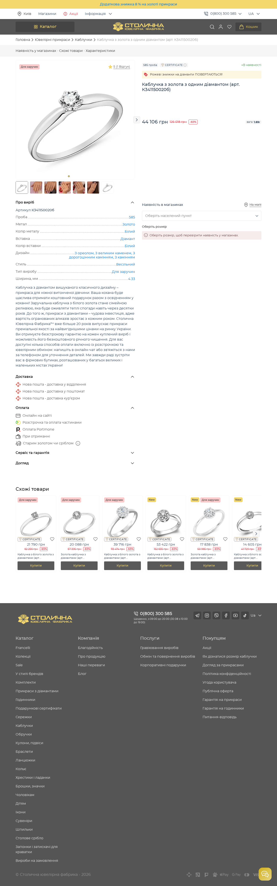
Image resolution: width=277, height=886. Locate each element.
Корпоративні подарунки (163, 665)
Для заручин (123, 272)
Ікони (21, 812)
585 (132, 217)
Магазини (47, 14)
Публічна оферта (218, 691)
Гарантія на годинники (223, 708)
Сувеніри (24, 821)
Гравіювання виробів (159, 648)
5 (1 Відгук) (121, 66)
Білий (130, 231)
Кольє (21, 769)
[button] (220, 26)
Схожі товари (71, 51)
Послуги (149, 638)
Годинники (25, 700)
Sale (19, 665)
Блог (82, 674)
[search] (212, 26)
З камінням (125, 257)
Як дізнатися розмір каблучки (230, 656)
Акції (73, 14)
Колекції (23, 656)
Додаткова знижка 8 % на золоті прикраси (138, 4)
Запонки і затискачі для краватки (37, 849)
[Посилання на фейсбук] (226, 615)
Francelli (23, 648)
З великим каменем (113, 253)
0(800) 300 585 (223, 13)
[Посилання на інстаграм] (207, 615)
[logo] (138, 26)
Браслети (24, 751)
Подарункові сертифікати (39, 708)
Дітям (21, 803)
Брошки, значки (30, 786)
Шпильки (24, 829)
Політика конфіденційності (227, 674)
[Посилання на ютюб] (235, 615)
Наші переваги (91, 665)
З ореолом (84, 253)
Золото (128, 224)
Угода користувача (219, 682)
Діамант (128, 239)
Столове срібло (29, 838)
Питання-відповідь (220, 717)
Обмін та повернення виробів (167, 656)
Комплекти (26, 682)
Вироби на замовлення (37, 860)
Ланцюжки (25, 760)
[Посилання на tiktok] (245, 615)
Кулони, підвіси (29, 743)
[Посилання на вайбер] (216, 615)
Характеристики (100, 51)
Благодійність (90, 648)
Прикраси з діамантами (37, 691)
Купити (36, 565)
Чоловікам (25, 795)
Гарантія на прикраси (222, 700)
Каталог (48, 27)
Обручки (24, 734)
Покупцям (214, 638)
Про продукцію (91, 656)
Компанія (88, 638)
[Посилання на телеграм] (197, 615)
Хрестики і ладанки (33, 777)
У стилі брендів (29, 674)
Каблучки (24, 725)
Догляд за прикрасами (223, 665)
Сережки (24, 717)
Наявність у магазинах (36, 51)
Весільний (125, 264)
